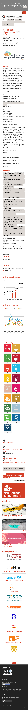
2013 (8, 19)
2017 (4, 22)
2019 (12, 22)
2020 (16, 22)
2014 (12, 19)
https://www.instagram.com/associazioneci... (14, 462)
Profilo (4, 19)
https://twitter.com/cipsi (9, 458)
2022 (23, 22)
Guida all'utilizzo (5, 681)
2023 (4, 24)
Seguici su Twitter (8, 700)
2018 (8, 22)
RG (25, 707)
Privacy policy (5, 679)
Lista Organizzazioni (19, 480)
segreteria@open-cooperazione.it (12, 697)
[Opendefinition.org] (6, 684)
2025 (12, 24)
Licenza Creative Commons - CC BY (9, 682)
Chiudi (24, 6)
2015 (16, 19)
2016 (20, 19)
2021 (19, 22)
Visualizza (6, 256)
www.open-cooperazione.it (11, 698)
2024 (8, 24)
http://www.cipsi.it (8, 442)
